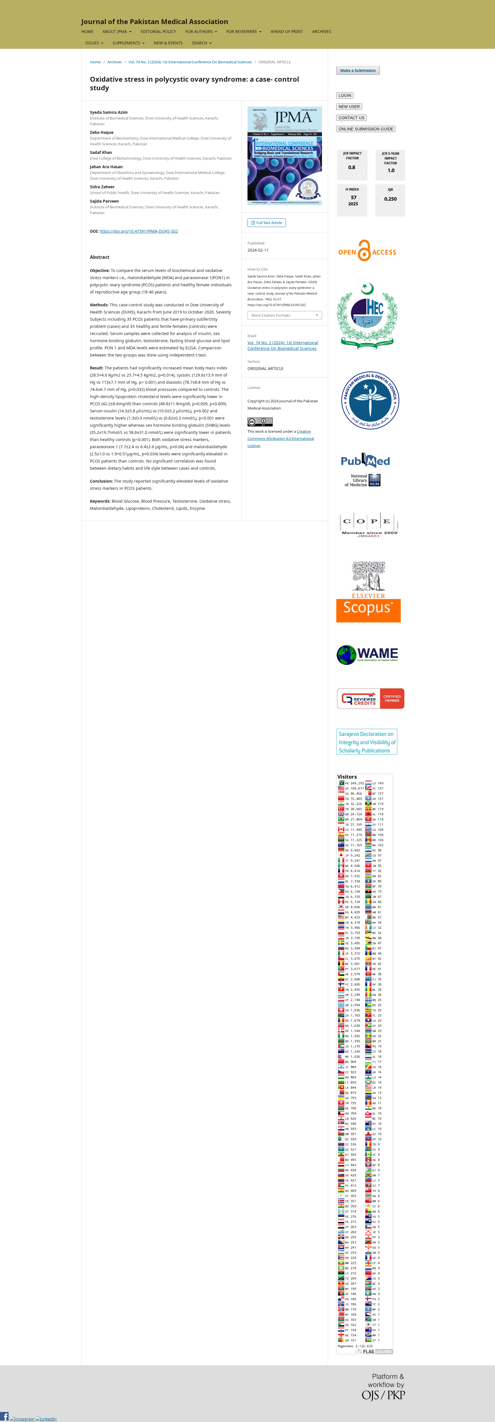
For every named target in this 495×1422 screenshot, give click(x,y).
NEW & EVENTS (168, 43)
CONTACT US (351, 117)
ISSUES (92, 43)
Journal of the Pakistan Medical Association (154, 21)
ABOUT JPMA (115, 31)
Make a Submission (358, 70)
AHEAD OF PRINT (287, 31)
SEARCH (200, 43)
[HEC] (367, 348)
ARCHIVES (321, 31)
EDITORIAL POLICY (158, 31)
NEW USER (349, 106)
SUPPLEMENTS (127, 43)
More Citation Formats (271, 315)
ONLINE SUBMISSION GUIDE (366, 129)
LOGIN (345, 95)
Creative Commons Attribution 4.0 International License (280, 438)
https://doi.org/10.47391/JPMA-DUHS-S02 (139, 231)
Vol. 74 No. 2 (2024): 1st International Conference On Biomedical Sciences (190, 61)
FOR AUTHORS (199, 31)
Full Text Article (269, 222)
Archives (114, 61)
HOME (87, 31)
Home (95, 61)
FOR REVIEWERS (242, 31)
